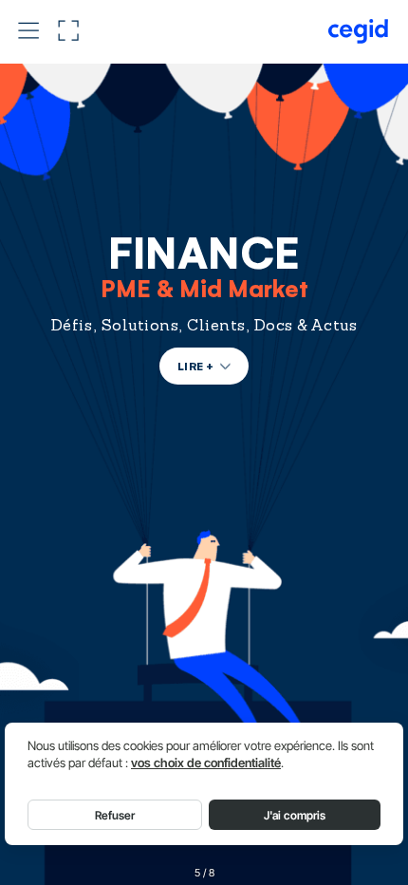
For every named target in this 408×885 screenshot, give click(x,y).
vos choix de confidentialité (206, 763)
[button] (28, 31)
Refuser (115, 815)
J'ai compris (294, 815)
